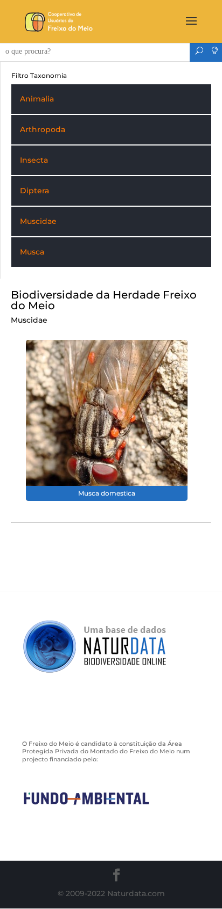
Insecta (34, 160)
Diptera (34, 190)
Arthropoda (42, 129)
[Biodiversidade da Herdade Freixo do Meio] (107, 420)
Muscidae (38, 221)
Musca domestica (106, 493)
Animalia (37, 99)
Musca (32, 252)
